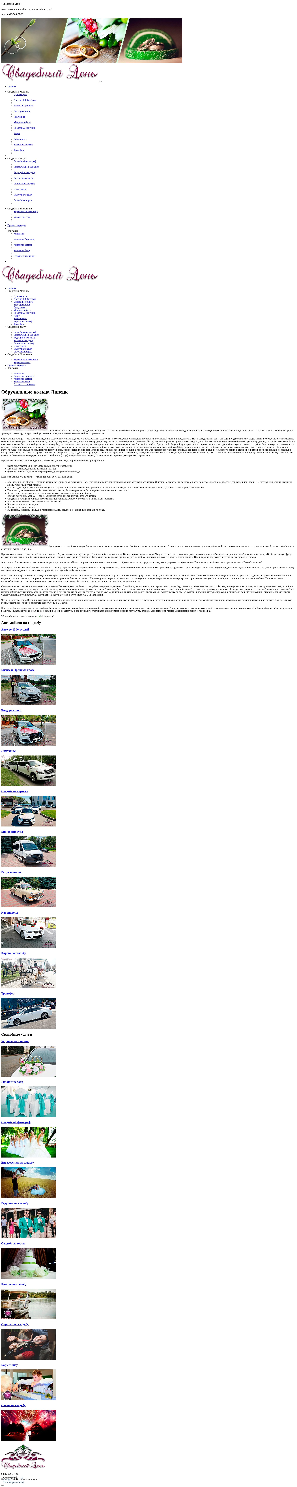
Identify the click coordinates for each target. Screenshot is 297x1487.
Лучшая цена (20, 94)
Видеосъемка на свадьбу (26, 167)
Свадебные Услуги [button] (17, 158)
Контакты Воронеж (24, 239)
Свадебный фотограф (25, 161)
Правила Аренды (16, 225)
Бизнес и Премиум (23, 105)
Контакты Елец (22, 250)
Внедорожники (22, 111)
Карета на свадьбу (23, 144)
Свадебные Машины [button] (18, 91)
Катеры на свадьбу (23, 178)
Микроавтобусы (22, 122)
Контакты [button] (12, 231)
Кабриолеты (20, 139)
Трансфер (19, 150)
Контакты (19, 233)
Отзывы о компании (24, 256)
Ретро (17, 133)
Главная (11, 86)
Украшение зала (22, 217)
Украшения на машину (26, 211)
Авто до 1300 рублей (25, 100)
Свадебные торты (23, 200)
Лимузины (19, 116)
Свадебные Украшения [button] (19, 208)
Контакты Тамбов (23, 244)
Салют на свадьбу (23, 194)
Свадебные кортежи (24, 128)
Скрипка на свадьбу (24, 183)
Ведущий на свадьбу (24, 172)
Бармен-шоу (20, 189)
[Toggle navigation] (100, 81)
